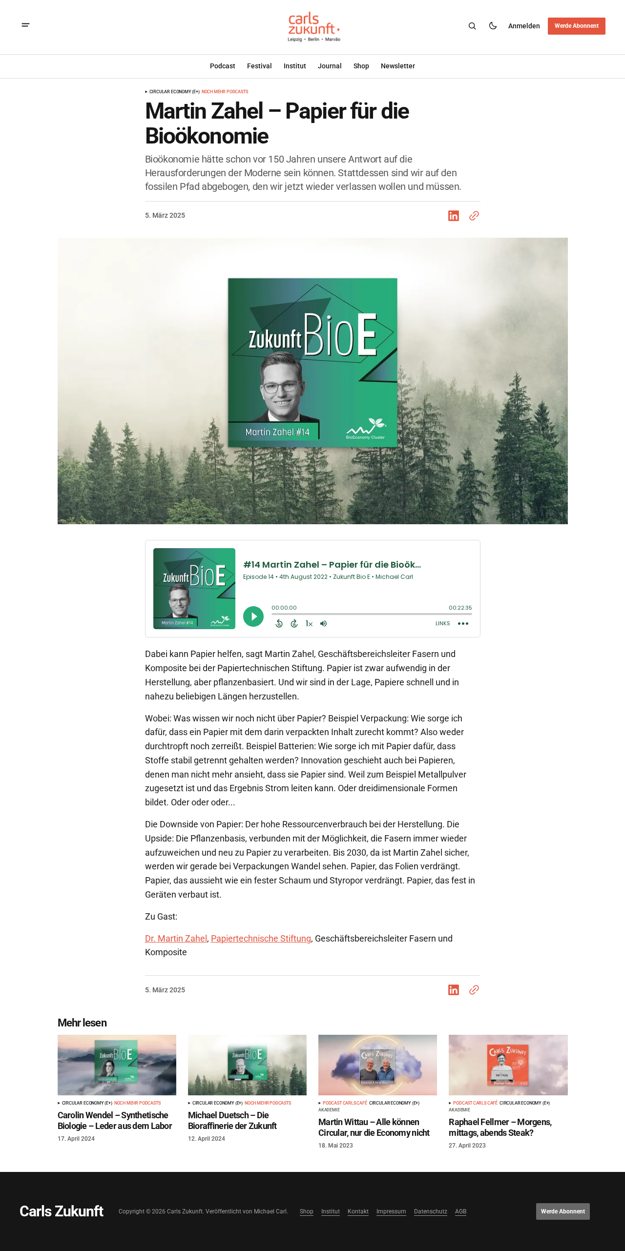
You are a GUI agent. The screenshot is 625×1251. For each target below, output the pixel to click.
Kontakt (358, 1212)
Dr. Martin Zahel (176, 938)
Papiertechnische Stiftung (261, 938)
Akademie (329, 1110)
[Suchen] (472, 26)
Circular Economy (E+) (174, 92)
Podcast (222, 66)
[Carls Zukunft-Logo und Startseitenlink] (312, 26)
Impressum (391, 1212)
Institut (295, 66)
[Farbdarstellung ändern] (492, 26)
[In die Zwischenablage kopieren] (472, 215)
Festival (259, 66)
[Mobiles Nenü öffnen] (26, 26)
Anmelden (524, 25)
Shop (306, 1212)
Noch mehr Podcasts (225, 92)
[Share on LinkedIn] (455, 215)
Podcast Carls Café (345, 1103)
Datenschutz (430, 1212)
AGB (460, 1212)
